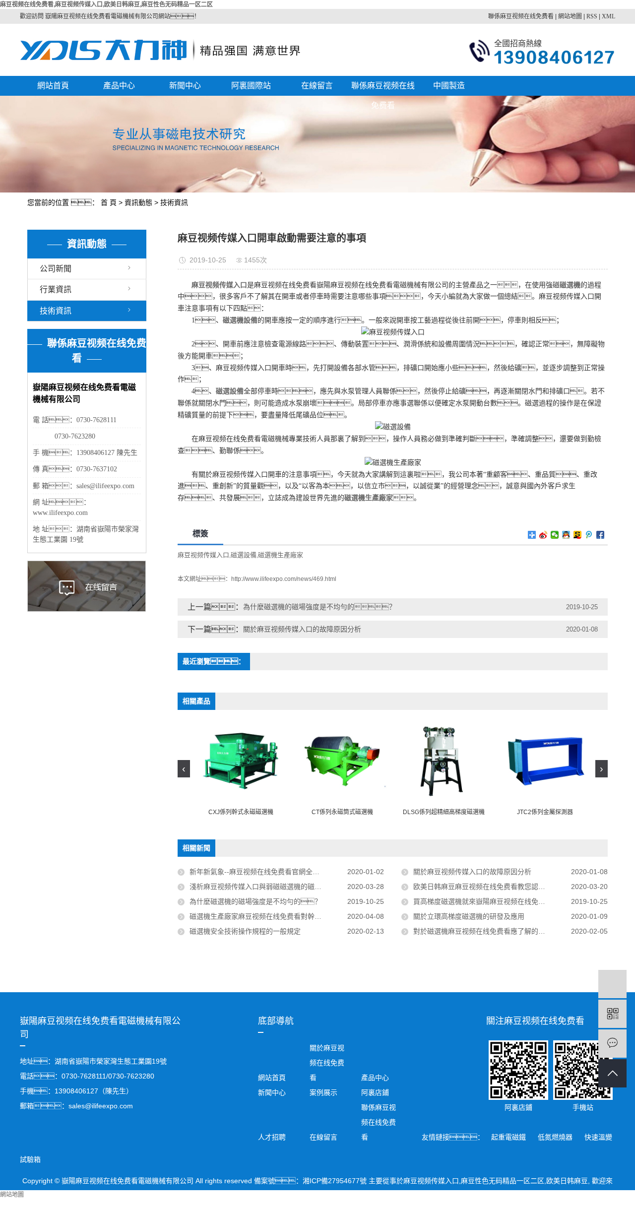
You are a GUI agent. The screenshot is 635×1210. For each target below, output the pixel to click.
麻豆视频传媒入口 (203, 555)
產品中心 (119, 85)
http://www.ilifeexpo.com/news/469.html (283, 578)
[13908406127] (612, 984)
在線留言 (317, 85)
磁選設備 (243, 555)
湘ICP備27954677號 (335, 1181)
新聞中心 (185, 85)
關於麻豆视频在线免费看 (327, 1063)
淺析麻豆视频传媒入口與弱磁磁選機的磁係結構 (264, 887)
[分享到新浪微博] (543, 535)
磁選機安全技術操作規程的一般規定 (245, 931)
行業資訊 (55, 289)
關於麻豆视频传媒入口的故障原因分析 (302, 629)
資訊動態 (138, 202)
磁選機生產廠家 (280, 555)
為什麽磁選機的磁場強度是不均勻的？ (319, 607)
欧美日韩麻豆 (567, 1181)
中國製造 (449, 85)
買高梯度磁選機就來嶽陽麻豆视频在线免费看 (482, 901)
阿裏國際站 (251, 85)
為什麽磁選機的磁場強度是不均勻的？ (255, 901)
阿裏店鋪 (374, 1092)
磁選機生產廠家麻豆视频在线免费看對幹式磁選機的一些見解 (283, 916)
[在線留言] (612, 1043)
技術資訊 (174, 202)
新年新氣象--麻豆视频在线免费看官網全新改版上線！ (282, 872)
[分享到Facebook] (600, 535)
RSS (591, 16)
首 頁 (109, 202)
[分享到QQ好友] (566, 535)
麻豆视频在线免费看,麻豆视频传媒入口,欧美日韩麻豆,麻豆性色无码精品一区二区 (106, 4)
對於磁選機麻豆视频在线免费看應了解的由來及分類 (493, 931)
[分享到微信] (555, 535)
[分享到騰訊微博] (589, 535)
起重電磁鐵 (509, 1137)
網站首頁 (53, 85)
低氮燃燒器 (556, 1137)
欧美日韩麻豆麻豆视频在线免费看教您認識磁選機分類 (496, 887)
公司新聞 (55, 268)
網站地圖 (570, 16)
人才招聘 (272, 1137)
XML (608, 16)
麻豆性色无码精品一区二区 (502, 1181)
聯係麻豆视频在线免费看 (521, 16)
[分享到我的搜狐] (577, 535)
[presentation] (184, 768)
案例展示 (323, 1092)
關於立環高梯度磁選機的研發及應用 (468, 916)
